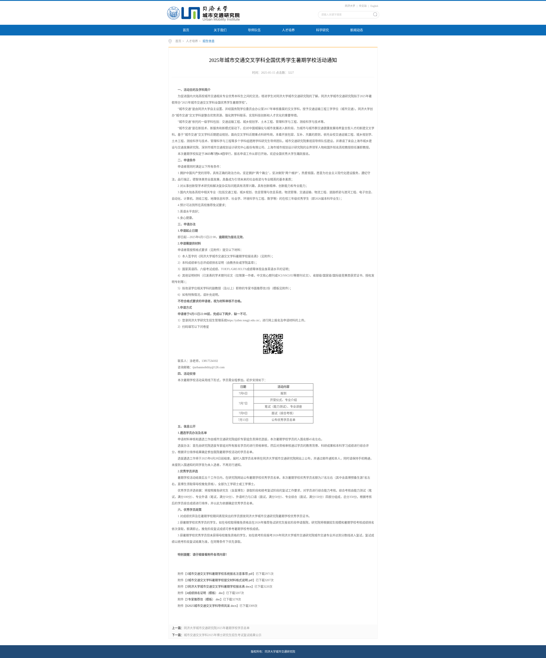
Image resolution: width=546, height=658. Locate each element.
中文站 (363, 5)
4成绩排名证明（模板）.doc (205, 593)
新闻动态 (356, 30)
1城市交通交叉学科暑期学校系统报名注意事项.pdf (220, 573)
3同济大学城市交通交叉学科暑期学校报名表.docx (219, 586)
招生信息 (209, 41)
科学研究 (322, 30)
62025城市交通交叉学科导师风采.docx (212, 605)
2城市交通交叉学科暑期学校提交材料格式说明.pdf (220, 580)
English (374, 5)
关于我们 (220, 30)
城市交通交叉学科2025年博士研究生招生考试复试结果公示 (222, 635)
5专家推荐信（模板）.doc (203, 599)
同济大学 (350, 5)
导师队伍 (254, 30)
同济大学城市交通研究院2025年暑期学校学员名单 (217, 628)
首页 (186, 30)
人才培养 (288, 30)
